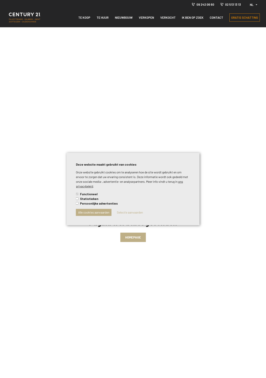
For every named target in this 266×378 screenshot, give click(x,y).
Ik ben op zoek (192, 17)
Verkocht (168, 17)
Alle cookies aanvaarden (93, 212)
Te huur (103, 17)
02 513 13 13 (233, 4)
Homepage (133, 237)
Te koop (84, 17)
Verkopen (146, 17)
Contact (216, 17)
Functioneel (89, 194)
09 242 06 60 (205, 4)
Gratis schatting (244, 17)
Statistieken (89, 198)
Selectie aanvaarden (130, 212)
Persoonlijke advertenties (99, 203)
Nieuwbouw (124, 17)
